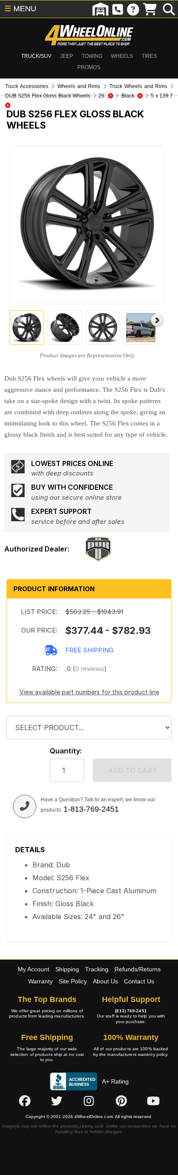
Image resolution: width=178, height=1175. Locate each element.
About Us (105, 981)
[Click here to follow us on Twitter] (56, 1101)
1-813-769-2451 (91, 809)
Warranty (40, 981)
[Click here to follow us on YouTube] (153, 1101)
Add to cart (132, 770)
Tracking (96, 969)
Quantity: (66, 751)
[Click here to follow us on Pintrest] (121, 1101)
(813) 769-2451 (130, 1010)
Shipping (67, 969)
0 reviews (89, 669)
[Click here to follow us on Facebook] (24, 1101)
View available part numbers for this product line (89, 692)
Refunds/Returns (137, 969)
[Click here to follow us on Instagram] (89, 1101)
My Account (33, 969)
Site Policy (73, 981)
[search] (169, 9)
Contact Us (139, 981)
